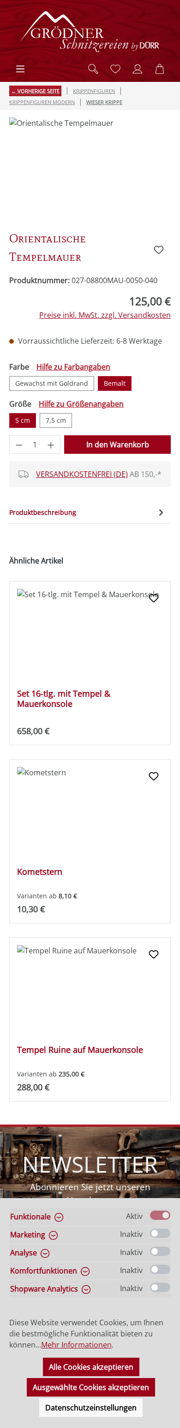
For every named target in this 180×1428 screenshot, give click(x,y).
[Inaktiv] (160, 1233)
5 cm (22, 420)
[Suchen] (93, 69)
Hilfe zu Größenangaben (81, 404)
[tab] (87, 512)
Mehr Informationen (76, 1345)
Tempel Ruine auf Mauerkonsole (80, 1050)
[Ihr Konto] (137, 69)
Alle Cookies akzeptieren (91, 1367)
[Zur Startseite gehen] (90, 31)
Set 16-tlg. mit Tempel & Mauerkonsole (63, 698)
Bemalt (115, 383)
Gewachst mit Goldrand (51, 383)
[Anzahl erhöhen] (51, 444)
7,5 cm (56, 420)
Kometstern (39, 871)
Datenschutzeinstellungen (91, 1408)
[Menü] (20, 69)
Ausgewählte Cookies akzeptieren (91, 1387)
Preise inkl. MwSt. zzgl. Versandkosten (105, 315)
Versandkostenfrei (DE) (82, 474)
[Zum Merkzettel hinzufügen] (159, 250)
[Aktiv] (160, 1215)
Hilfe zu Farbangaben (73, 367)
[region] (90, 169)
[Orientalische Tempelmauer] (90, 169)
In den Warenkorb (117, 444)
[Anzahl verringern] (19, 444)
